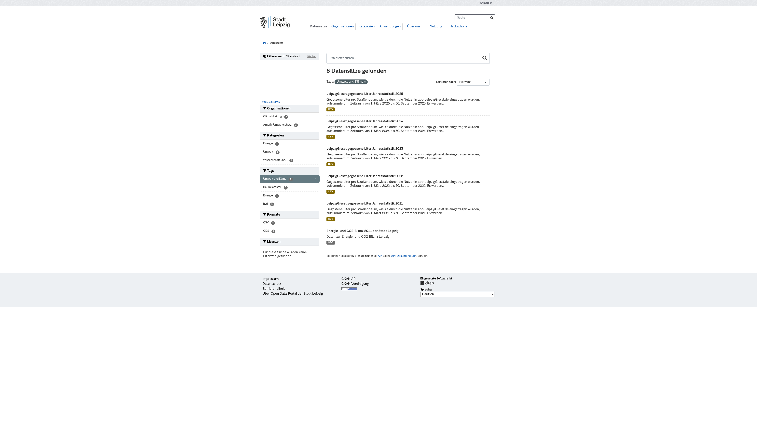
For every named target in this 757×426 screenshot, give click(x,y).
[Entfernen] (365, 82)
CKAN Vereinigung (355, 284)
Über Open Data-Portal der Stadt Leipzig (293, 293)
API (380, 256)
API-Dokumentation (403, 256)
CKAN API (348, 279)
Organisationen (342, 26)
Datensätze (318, 26)
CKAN (427, 283)
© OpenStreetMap (271, 102)
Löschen (311, 56)
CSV (330, 109)
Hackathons (458, 26)
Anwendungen (390, 26)
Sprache (425, 289)
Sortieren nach (445, 82)
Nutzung (436, 26)
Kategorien (367, 26)
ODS (330, 242)
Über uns (413, 26)
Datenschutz (272, 284)
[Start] (264, 43)
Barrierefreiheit (274, 289)
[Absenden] (492, 17)
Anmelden (486, 3)
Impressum (271, 279)
